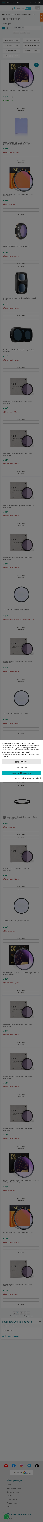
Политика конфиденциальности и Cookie (27, 778)
